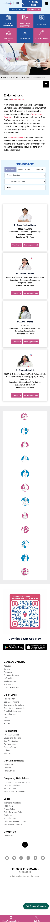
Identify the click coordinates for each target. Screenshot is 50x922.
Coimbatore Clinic (24, 170)
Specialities (8, 765)
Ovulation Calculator (12, 785)
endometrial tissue (16, 137)
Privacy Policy (9, 809)
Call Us (37, 921)
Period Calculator (11, 788)
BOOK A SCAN (41, 24)
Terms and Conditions (12, 803)
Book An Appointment (11, 921)
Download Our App (11, 687)
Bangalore (10, 170)
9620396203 (25, 872)
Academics (8, 684)
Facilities (7, 768)
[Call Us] (37, 917)
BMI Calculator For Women (14, 791)
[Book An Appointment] (11, 917)
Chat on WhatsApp (38, 906)
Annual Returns (10, 818)
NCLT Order (8, 806)
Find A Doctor (9, 699)
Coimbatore (39, 170)
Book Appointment (31, 245)
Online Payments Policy (13, 812)
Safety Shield (9, 678)
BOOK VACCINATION (41, 38)
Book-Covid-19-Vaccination (15, 708)
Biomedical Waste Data (13, 824)
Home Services (10, 771)
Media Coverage (10, 681)
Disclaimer (8, 815)
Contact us (8, 836)
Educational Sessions (12, 738)
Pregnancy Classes (11, 735)
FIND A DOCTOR (25, 38)
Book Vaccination (11, 741)
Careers (7, 669)
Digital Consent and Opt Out (15, 821)
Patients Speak (10, 747)
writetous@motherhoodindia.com (25, 876)
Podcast (7, 723)
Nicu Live (7, 753)
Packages (8, 672)
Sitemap (7, 720)
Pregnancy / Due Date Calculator (17, 782)
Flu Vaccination (10, 744)
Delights (7, 750)
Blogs (6, 717)
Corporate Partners (11, 675)
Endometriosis (17, 100)
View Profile (16, 245)
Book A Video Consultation (14, 705)
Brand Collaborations (12, 711)
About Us (7, 666)
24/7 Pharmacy (10, 714)
